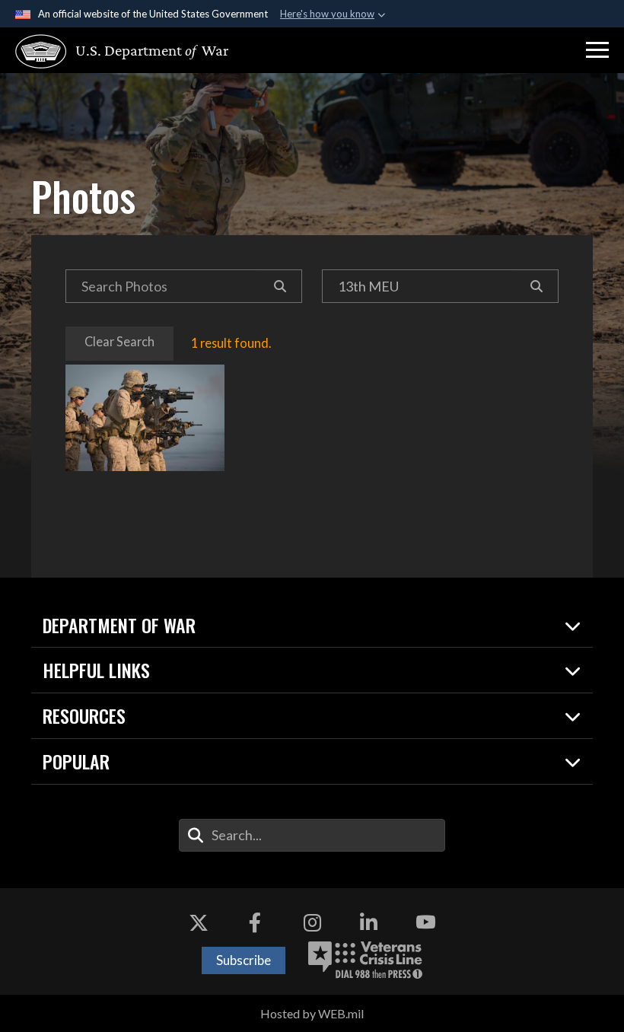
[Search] (280, 286)
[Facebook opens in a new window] (255, 922)
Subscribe (243, 960)
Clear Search (119, 341)
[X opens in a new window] (199, 922)
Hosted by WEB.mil (312, 1013)
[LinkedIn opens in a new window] (369, 922)
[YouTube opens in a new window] (425, 922)
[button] (597, 50)
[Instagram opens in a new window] (312, 922)
